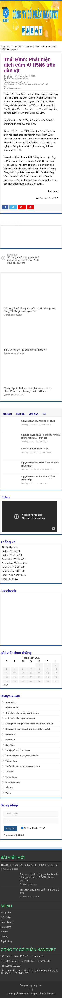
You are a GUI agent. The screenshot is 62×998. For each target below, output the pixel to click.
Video (8, 793)
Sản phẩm (6, 927)
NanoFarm (10, 734)
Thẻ (44, 414)
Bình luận (33, 414)
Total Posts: (8, 579)
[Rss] (29, 990)
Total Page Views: (11, 575)
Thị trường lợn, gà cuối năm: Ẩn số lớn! (26, 349)
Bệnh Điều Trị (11, 708)
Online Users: (9, 547)
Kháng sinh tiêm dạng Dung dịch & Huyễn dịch (27, 729)
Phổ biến (20, 414)
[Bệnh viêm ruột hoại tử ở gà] (10, 453)
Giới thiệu (6, 917)
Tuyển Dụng (11, 777)
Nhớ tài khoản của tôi (34, 828)
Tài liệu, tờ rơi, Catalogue (17, 750)
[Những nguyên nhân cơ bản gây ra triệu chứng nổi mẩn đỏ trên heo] (10, 439)
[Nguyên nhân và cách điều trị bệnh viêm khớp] (10, 481)
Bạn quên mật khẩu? (14, 835)
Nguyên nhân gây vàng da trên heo (38, 421)
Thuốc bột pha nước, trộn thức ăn (21, 756)
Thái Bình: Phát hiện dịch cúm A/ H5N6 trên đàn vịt (29, 865)
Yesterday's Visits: (11, 559)
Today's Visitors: (10, 555)
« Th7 (5, 685)
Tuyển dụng (6, 941)
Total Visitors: (9, 571)
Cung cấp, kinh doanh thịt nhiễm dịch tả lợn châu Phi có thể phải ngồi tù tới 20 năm (28, 390)
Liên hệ (4, 936)
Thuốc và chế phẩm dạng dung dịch (22, 766)
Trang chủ (5, 46)
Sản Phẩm (10, 745)
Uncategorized (21, 78)
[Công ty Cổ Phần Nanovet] (31, 20)
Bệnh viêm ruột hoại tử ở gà (34, 449)
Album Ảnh (10, 702)
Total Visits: (8, 567)
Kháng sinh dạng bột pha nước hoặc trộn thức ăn (29, 724)
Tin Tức (17, 46)
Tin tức (4, 931)
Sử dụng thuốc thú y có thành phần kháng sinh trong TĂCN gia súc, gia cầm (23, 259)
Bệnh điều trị (7, 922)
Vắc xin (9, 788)
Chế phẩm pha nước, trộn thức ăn (22, 713)
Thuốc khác (11, 761)
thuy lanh (37, 985)
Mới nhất (7, 414)
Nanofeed (10, 740)
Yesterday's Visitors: (12, 563)
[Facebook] (33, 990)
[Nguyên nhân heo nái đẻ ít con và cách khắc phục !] (10, 467)
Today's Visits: (9, 551)
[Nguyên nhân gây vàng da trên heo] (10, 425)
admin (9, 76)
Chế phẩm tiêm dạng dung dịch (20, 718)
